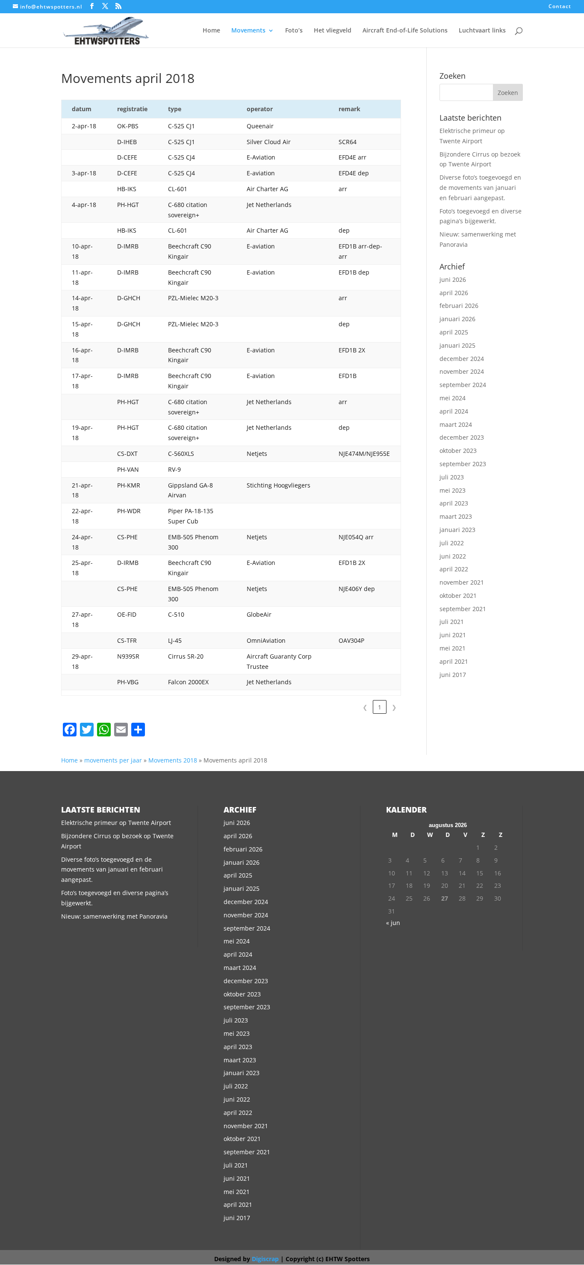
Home (211, 30)
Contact (560, 7)
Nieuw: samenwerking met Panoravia (114, 916)
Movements (248, 30)
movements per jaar (113, 760)
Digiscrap (265, 1259)
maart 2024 (455, 424)
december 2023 (461, 437)
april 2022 (453, 569)
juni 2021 (452, 635)
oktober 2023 (458, 450)
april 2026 (453, 293)
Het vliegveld (332, 30)
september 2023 (462, 464)
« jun (393, 923)
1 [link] (379, 707)
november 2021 (461, 582)
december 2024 (461, 359)
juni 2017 (452, 675)
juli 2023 (451, 477)
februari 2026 (458, 305)
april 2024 (453, 411)
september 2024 (462, 385)
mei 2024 (452, 398)
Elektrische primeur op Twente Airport (116, 823)
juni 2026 (452, 279)
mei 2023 (452, 490)
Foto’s (294, 30)
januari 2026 (457, 319)
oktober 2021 (458, 595)
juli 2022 (451, 543)
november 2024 (461, 371)
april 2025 (453, 332)
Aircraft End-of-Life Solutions (405, 30)
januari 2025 (457, 345)
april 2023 (453, 503)
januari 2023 (457, 530)
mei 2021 (452, 648)
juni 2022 (452, 556)
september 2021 (462, 609)
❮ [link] (365, 707)
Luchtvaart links (482, 30)
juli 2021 (451, 622)
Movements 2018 (172, 760)
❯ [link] (394, 707)
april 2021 (453, 661)
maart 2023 (455, 516)
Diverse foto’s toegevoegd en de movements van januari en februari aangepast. (480, 187)
